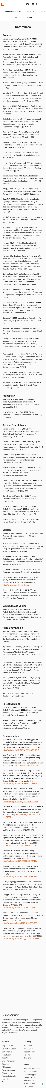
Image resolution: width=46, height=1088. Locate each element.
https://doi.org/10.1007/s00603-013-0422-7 (19, 907)
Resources (28, 1046)
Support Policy (29, 1078)
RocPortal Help (30, 1081)
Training (27, 1055)
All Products (6, 1067)
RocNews (27, 1058)
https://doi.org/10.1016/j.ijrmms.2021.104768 (20, 802)
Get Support (28, 1087)
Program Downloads (32, 1069)
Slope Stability (7, 1046)
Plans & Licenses (8, 1070)
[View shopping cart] (32, 4)
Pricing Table (7, 1073)
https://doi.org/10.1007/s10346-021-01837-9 (20, 783)
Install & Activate (30, 1072)
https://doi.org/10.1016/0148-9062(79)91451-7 (21, 750)
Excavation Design (9, 1049)
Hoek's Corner (29, 1052)
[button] (27, 4)
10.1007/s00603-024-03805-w (26, 765)
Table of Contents (25, 17)
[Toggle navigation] (42, 4)
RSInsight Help (29, 1084)
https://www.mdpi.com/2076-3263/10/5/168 (20, 923)
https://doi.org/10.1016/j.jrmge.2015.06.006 (20, 876)
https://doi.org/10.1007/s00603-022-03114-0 (23, 845)
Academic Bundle (9, 1076)
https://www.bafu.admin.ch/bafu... (16, 585)
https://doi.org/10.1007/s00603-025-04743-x (20, 861)
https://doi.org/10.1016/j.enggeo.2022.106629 (21, 938)
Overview (30, 11)
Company (5, 1085)
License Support (30, 1075)
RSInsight (5, 1064)
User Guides (28, 1049)
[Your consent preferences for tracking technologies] (42, 1084)
